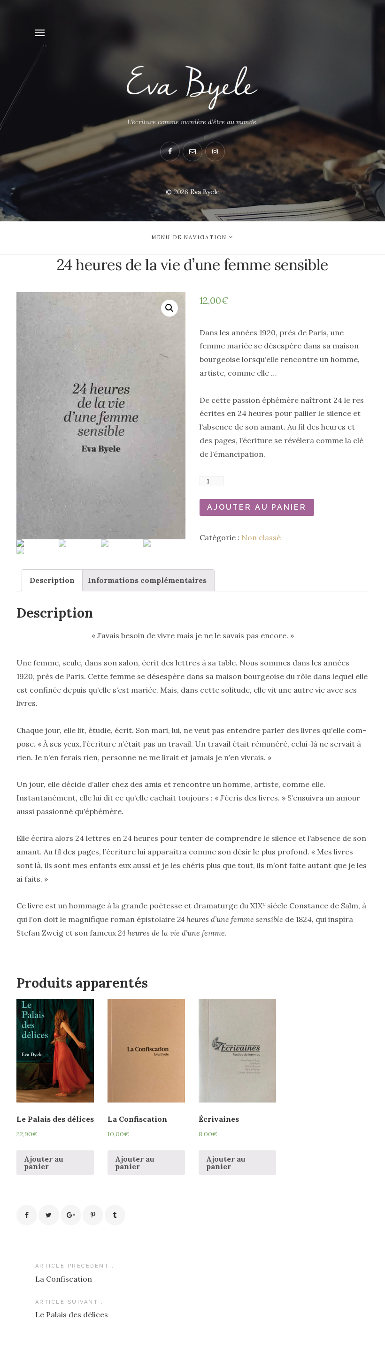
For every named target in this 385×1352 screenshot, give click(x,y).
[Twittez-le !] (48, 1215)
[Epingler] (93, 1215)
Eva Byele (205, 192)
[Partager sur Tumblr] (115, 1215)
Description (52, 580)
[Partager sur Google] (71, 1215)
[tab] (52, 580)
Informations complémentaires (147, 580)
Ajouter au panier (257, 507)
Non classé (261, 537)
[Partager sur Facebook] (26, 1215)
